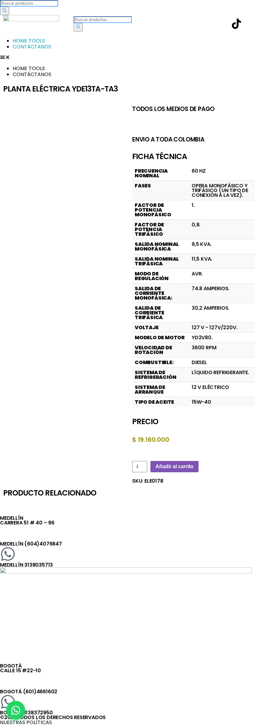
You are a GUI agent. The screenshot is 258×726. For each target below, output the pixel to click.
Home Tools (29, 40)
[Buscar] (4, 11)
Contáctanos (32, 46)
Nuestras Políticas (26, 722)
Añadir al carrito (174, 466)
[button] (129, 57)
